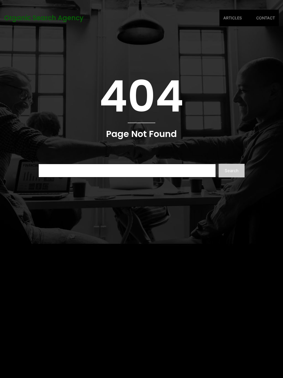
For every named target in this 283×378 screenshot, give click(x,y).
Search (232, 170)
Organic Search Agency (43, 17)
